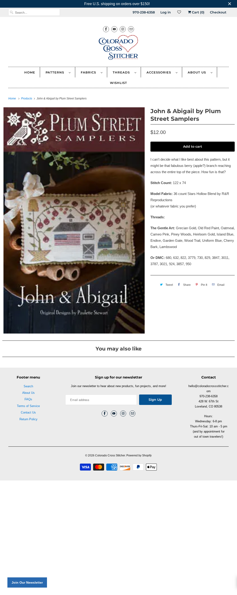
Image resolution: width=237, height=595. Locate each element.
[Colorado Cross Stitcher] (118, 48)
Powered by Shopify (139, 455)
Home (29, 72)
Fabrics (89, 72)
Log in (165, 12)
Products (27, 98)
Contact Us (28, 412)
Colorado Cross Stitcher (110, 455)
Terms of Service (28, 406)
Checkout (218, 12)
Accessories (160, 72)
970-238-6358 (144, 12)
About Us (198, 72)
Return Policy (28, 419)
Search (28, 386)
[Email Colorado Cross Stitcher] (131, 29)
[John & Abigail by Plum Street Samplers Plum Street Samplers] (74, 220)
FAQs (28, 399)
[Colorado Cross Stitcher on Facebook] (106, 29)
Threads (122, 72)
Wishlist (118, 83)
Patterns (56, 72)
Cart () (197, 12)
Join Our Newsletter (27, 582)
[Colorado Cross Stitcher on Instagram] (123, 29)
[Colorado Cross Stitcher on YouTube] (114, 29)
